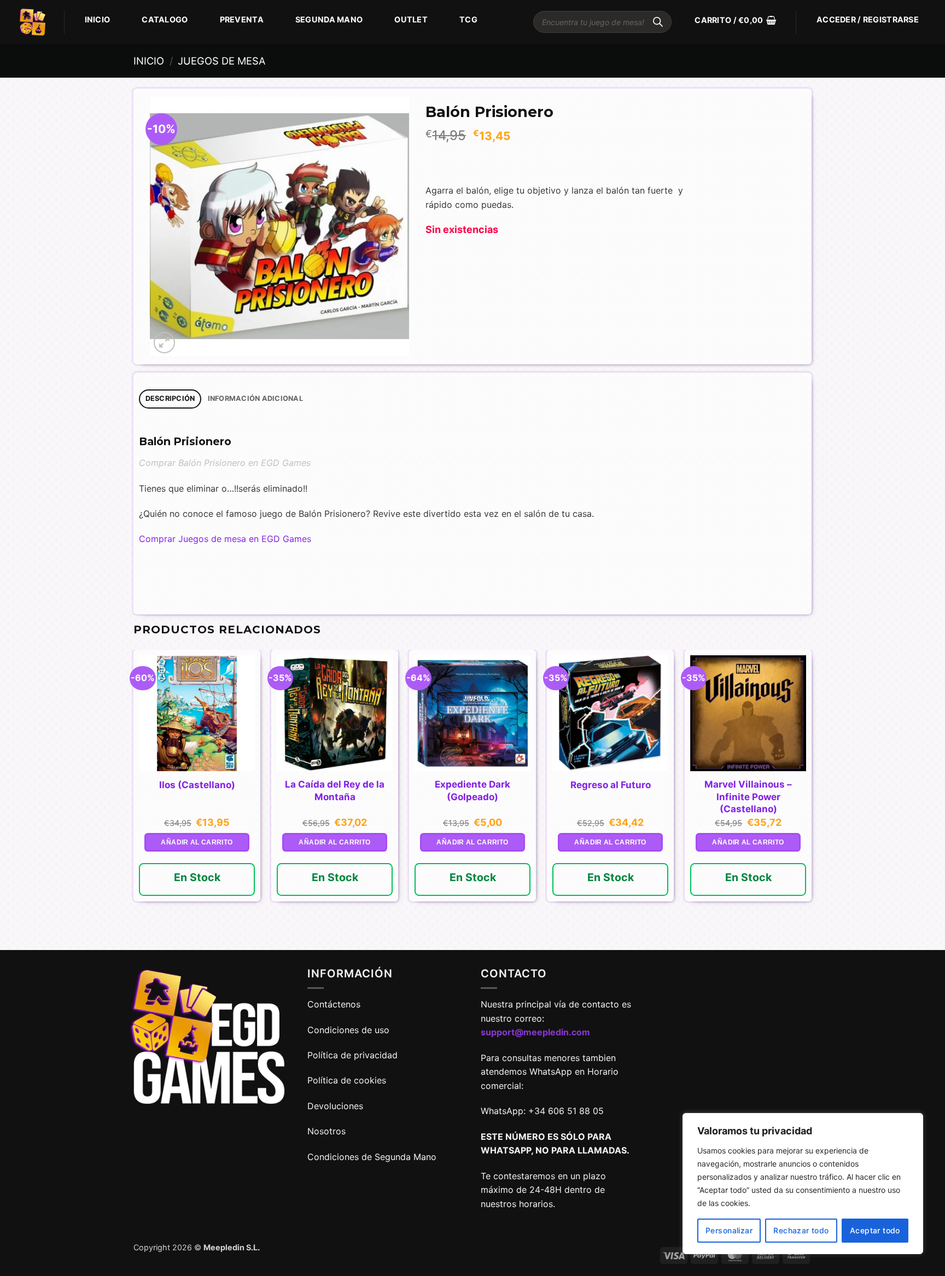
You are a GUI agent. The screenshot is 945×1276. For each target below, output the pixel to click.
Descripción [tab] (170, 398)
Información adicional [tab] (255, 398)
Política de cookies (346, 1080)
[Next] (811, 799)
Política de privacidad (352, 1055)
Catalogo (165, 19)
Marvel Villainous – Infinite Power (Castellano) (748, 796)
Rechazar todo (801, 1230)
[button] (735, 20)
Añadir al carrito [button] (196, 842)
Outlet (411, 19)
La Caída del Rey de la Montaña (334, 790)
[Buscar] (658, 22)
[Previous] (134, 799)
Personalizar (728, 1230)
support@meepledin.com (535, 1032)
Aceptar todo (875, 1230)
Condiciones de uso (348, 1029)
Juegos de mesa (221, 61)
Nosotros (326, 1131)
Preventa (242, 19)
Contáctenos (335, 1004)
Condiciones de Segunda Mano (371, 1156)
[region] (802, 1183)
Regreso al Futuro (610, 784)
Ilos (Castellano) (197, 784)
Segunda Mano (329, 19)
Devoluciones (335, 1105)
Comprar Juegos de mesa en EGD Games (225, 538)
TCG (468, 19)
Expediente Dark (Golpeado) (472, 790)
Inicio (97, 19)
